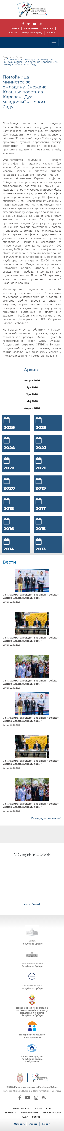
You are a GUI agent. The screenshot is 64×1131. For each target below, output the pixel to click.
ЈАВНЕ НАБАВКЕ (29, 1112)
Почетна (15, 28)
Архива (13, 32)
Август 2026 (32, 380)
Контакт (51, 32)
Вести (19, 57)
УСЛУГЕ (36, 1117)
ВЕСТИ (38, 1108)
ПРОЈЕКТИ (10, 1112)
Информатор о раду (32, 32)
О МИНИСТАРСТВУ (21, 1108)
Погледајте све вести (45, 818)
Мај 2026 (32, 401)
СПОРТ (50, 1108)
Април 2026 (32, 408)
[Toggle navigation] (54, 42)
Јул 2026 (32, 387)
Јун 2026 (32, 394)
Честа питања (31, 28)
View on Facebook (32, 904)
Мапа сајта (48, 28)
